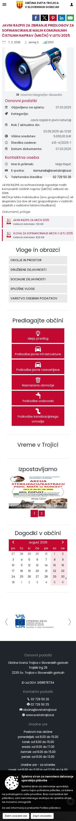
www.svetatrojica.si (40, 715)
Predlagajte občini (37, 320)
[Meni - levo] (4, 4)
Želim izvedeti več (16, 816)
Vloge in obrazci (38, 250)
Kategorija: (19, 114)
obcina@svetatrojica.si (40, 710)
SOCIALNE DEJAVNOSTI (28, 279)
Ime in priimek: (22, 164)
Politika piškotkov (50, 808)
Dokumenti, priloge (16, 212)
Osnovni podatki (38, 655)
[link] (36, 18)
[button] (6, 622)
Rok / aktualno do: (25, 125)
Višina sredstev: (23, 136)
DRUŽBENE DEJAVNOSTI (28, 269)
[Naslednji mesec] (62, 542)
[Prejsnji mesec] (13, 542)
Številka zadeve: (23, 143)
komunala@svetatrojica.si (52, 171)
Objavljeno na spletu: (27, 107)
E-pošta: (17, 171)
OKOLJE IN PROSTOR (26, 260)
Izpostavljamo (38, 469)
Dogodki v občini (38, 533)
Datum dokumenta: (26, 149)
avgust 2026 (38, 542)
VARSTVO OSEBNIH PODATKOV (34, 298)
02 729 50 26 (62, 177)
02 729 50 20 (40, 699)
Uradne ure (38, 724)
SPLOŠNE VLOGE (23, 289)
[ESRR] (34, 621)
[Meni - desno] (72, 4)
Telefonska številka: (26, 177)
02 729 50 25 (40, 704)
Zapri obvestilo (42, 816)
